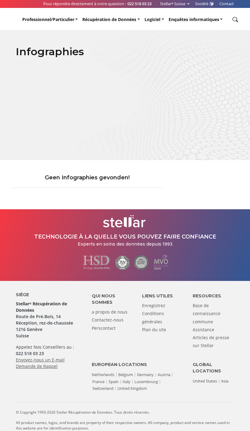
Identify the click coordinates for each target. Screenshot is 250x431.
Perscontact (104, 328)
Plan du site (154, 329)
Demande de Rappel (37, 366)
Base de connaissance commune (206, 313)
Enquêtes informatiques (194, 19)
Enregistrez (153, 305)
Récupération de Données (109, 19)
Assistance (203, 329)
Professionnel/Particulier (48, 19)
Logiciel (152, 19)
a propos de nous (109, 312)
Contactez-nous (107, 320)
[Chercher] (235, 19)
